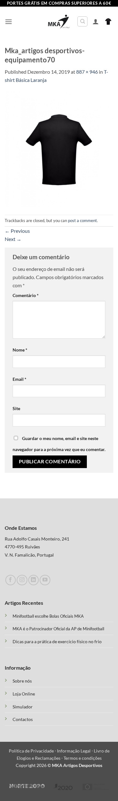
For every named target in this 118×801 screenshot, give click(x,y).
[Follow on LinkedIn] (33, 580)
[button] (8, 21)
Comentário (26, 295)
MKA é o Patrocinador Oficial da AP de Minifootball (58, 628)
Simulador (23, 706)
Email (19, 379)
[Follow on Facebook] (10, 580)
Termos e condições (83, 758)
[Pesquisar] (82, 21)
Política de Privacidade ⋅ (33, 750)
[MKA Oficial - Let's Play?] (59, 21)
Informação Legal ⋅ (75, 750)
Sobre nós (22, 681)
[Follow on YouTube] (45, 580)
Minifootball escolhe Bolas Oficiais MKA (48, 616)
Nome (20, 349)
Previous (17, 231)
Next (13, 239)
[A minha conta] (96, 21)
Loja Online (24, 693)
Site (16, 408)
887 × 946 (87, 72)
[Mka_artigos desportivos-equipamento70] (59, 149)
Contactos (23, 719)
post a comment (82, 220)
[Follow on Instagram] (22, 580)
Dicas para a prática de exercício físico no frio (57, 641)
